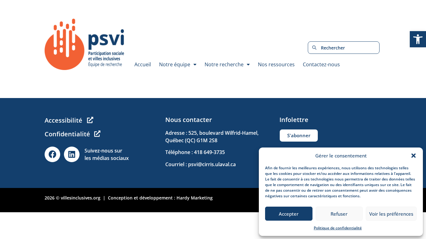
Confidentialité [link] (67, 134)
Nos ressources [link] (276, 64)
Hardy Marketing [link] (195, 198)
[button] (413, 155)
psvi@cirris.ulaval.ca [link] (212, 164)
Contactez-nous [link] (321, 64)
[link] (418, 39)
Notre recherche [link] (224, 64)
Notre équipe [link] (174, 64)
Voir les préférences (391, 214)
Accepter (288, 214)
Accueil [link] (142, 64)
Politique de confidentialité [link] (338, 228)
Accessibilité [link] (63, 120)
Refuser (339, 214)
